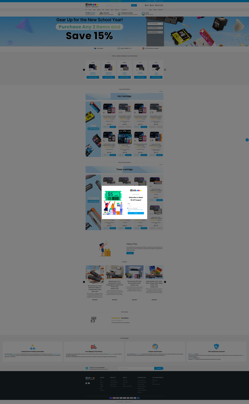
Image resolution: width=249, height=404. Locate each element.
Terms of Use (136, 209)
